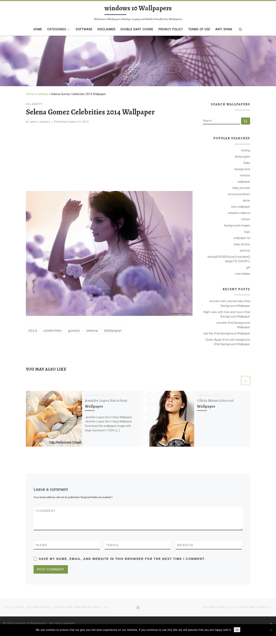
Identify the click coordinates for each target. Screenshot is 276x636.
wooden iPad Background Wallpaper (233, 325)
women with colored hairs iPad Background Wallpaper (230, 303)
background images (237, 225)
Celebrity (42, 94)
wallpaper (244, 181)
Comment (45, 510)
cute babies (242, 273)
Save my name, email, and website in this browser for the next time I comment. (122, 559)
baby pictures (241, 188)
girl (248, 267)
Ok (237, 629)
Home (30, 94)
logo (247, 231)
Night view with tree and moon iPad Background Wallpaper (227, 314)
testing (245, 150)
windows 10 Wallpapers (30, 623)
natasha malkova (239, 213)
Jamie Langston (40, 121)
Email (112, 545)
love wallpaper (240, 206)
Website (185, 545)
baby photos (242, 244)
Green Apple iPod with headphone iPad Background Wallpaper (227, 342)
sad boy (245, 250)
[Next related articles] (245, 380)
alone (246, 200)
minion (245, 219)
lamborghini (242, 156)
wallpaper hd (242, 238)
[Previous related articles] (235, 380)
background (242, 169)
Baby (247, 163)
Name (41, 545)
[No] (271, 630)
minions (245, 175)
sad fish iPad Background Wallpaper (226, 333)
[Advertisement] (109, 158)
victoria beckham (239, 194)
